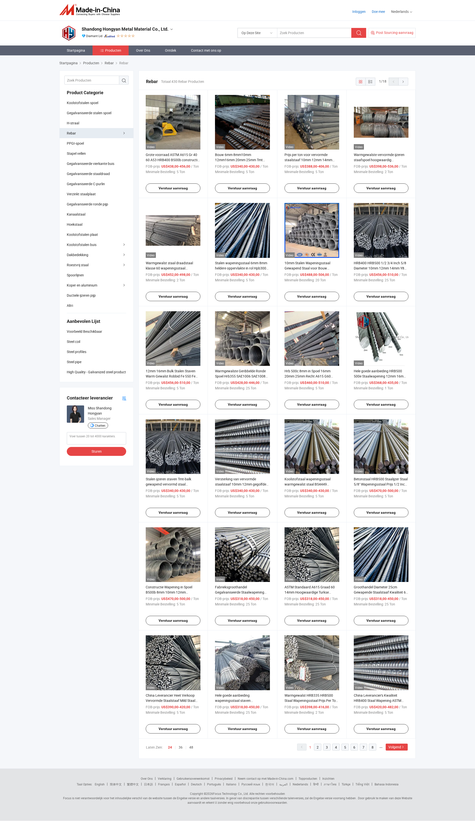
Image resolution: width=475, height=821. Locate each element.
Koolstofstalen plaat (82, 234)
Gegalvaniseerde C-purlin (86, 183)
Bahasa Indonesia (387, 784)
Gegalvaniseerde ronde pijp (87, 204)
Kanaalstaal (76, 214)
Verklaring (164, 778)
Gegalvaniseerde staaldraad (88, 173)
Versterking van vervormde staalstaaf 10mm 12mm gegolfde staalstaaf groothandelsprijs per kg (242, 484)
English (100, 784)
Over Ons (143, 50)
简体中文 (116, 784)
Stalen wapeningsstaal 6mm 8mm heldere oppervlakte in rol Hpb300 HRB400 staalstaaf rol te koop (241, 268)
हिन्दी (316, 784)
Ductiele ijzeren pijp (81, 295)
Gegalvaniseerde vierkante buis (90, 163)
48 (191, 747)
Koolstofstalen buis (81, 244)
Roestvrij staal (78, 265)
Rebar (71, 133)
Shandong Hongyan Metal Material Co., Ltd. (125, 29)
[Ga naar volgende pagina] (403, 81)
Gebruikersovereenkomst (193, 778)
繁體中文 (133, 784)
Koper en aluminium (82, 285)
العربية (283, 784)
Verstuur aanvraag (173, 188)
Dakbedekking (77, 254)
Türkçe (346, 784)
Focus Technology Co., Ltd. (231, 794)
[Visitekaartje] (124, 398)
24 (170, 747)
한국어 (269, 784)
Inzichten (328, 778)
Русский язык (250, 784)
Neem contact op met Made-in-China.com (265, 778)
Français (164, 784)
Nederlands (300, 784)
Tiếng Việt (362, 784)
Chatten (100, 425)
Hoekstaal (74, 224)
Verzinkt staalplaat (81, 194)
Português (214, 784)
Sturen (97, 451)
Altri (70, 305)
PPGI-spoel (75, 143)
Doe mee (378, 11)
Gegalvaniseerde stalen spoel (89, 113)
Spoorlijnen (75, 275)
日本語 (148, 784)
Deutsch (196, 784)
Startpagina (76, 50)
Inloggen (359, 11)
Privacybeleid (224, 778)
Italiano (231, 784)
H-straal (73, 123)
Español (180, 784)
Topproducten (308, 778)
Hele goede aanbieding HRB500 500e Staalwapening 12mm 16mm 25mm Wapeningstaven (380, 376)
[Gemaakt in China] (91, 10)
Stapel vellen (76, 153)
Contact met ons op (206, 50)
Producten (113, 50)
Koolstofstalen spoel (82, 102)
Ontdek (170, 50)
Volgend (394, 747)
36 (181, 747)
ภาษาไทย (330, 784)
